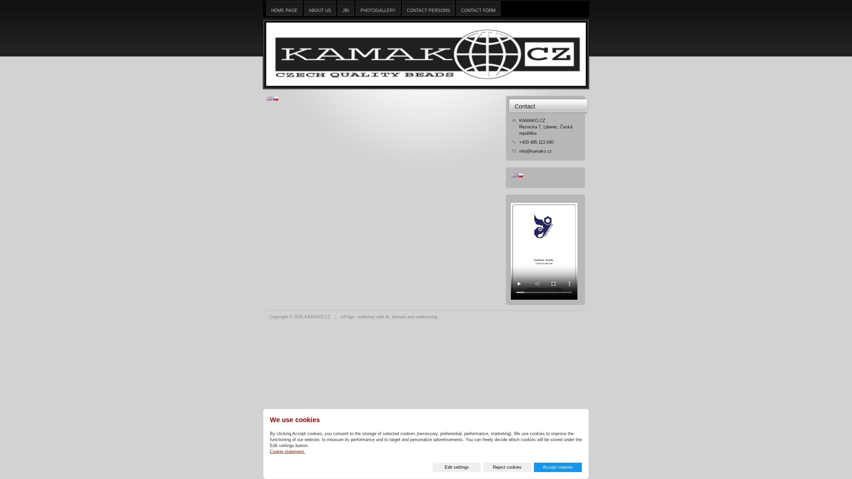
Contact (525, 106)
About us (320, 10)
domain (399, 316)
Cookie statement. (287, 451)
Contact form (478, 10)
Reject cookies (507, 467)
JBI (345, 10)
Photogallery (378, 10)
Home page (284, 10)
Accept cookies (558, 467)
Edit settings (457, 467)
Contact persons (428, 10)
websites (366, 316)
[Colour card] (544, 298)
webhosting (426, 316)
